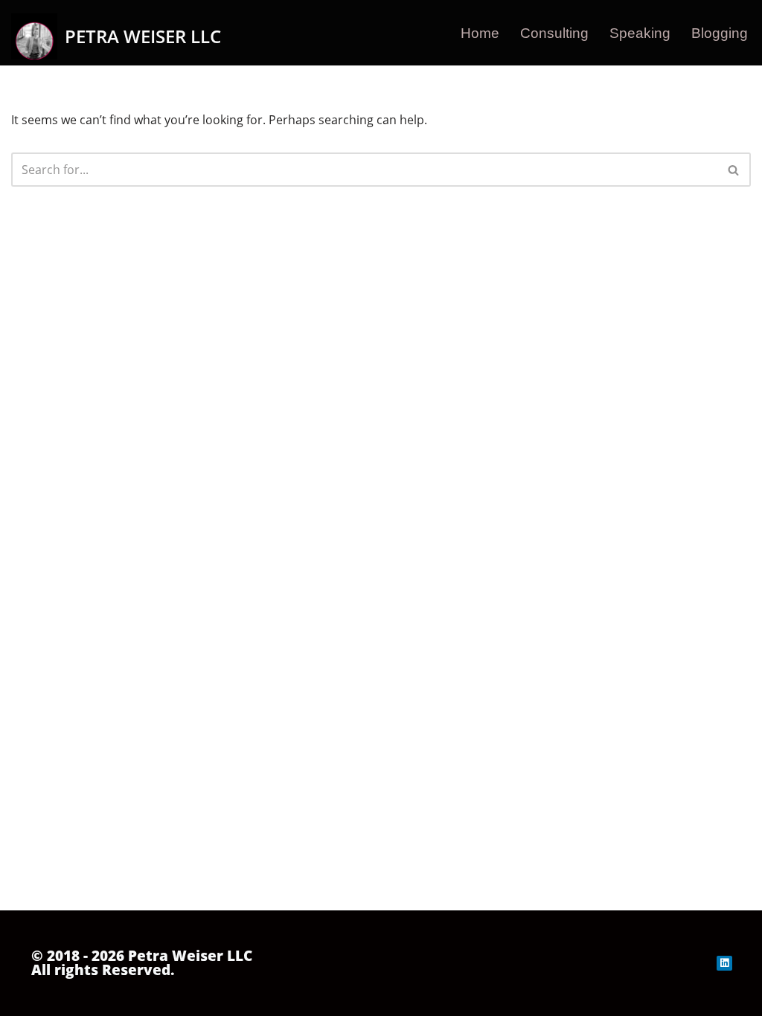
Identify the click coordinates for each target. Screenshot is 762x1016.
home (480, 33)
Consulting (554, 33)
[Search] (734, 169)
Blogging (719, 33)
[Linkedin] (724, 963)
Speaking (639, 33)
